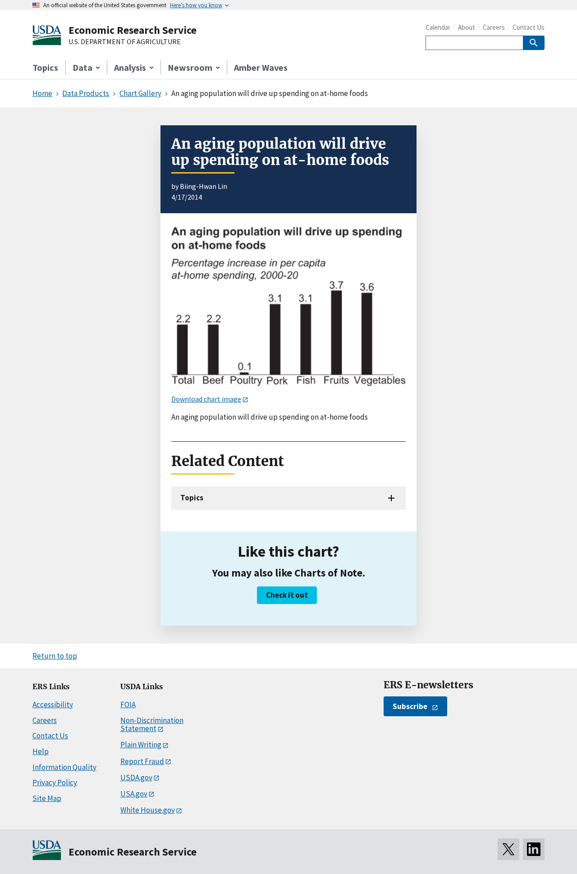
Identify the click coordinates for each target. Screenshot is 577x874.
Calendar (438, 27)
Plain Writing (140, 745)
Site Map (46, 798)
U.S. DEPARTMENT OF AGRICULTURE (125, 42)
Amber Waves (261, 67)
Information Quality (64, 767)
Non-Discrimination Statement (151, 724)
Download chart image (206, 398)
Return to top (54, 656)
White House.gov (147, 810)
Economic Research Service (133, 30)
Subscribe (410, 706)
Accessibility (52, 704)
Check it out (287, 595)
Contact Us (529, 27)
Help (40, 751)
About (466, 27)
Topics (45, 67)
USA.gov (133, 794)
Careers (494, 27)
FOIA (128, 704)
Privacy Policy (54, 782)
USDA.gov (136, 777)
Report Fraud (142, 761)
